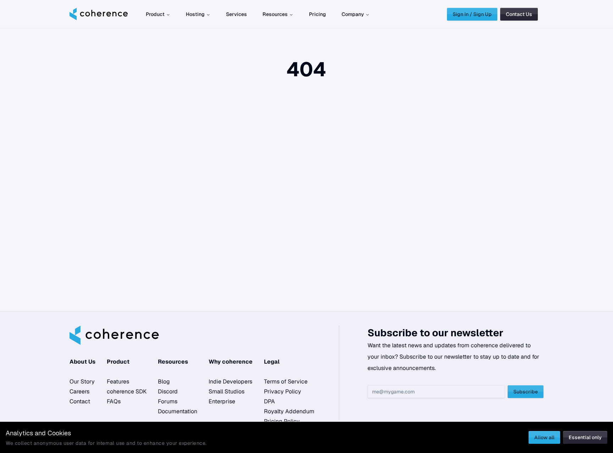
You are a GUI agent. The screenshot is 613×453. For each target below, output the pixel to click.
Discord (168, 391)
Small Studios (226, 391)
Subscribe (525, 391)
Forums (167, 401)
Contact (80, 401)
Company (353, 14)
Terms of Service (286, 381)
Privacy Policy (282, 391)
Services (236, 14)
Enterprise (222, 401)
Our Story (82, 381)
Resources (275, 14)
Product (155, 14)
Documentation (177, 411)
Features (118, 381)
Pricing (317, 14)
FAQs (114, 401)
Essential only (585, 437)
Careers (79, 391)
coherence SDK (127, 391)
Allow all (544, 437)
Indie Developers (230, 381)
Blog (164, 381)
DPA (269, 401)
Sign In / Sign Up (472, 14)
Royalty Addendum (289, 411)
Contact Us (519, 14)
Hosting (195, 14)
